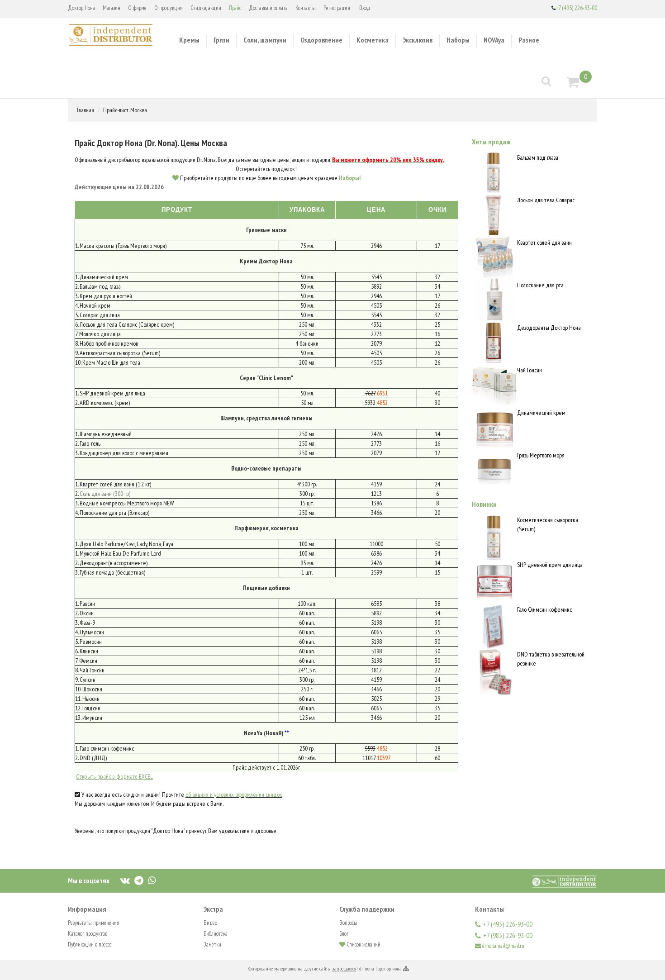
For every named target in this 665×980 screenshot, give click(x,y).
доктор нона (390, 968)
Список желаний (362, 944)
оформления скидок (258, 794)
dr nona (366, 968)
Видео (210, 923)
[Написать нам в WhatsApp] (152, 880)
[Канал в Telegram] (138, 880)
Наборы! (350, 178)
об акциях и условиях (210, 794)
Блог (343, 933)
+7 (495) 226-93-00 (576, 8)
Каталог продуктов (87, 933)
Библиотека (216, 933)
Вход (364, 8)
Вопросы (348, 923)
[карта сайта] (405, 968)
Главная (85, 110)
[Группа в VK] (125, 880)
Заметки (212, 944)
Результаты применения (93, 923)
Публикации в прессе (90, 944)
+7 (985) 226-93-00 (507, 935)
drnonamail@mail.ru (503, 946)
